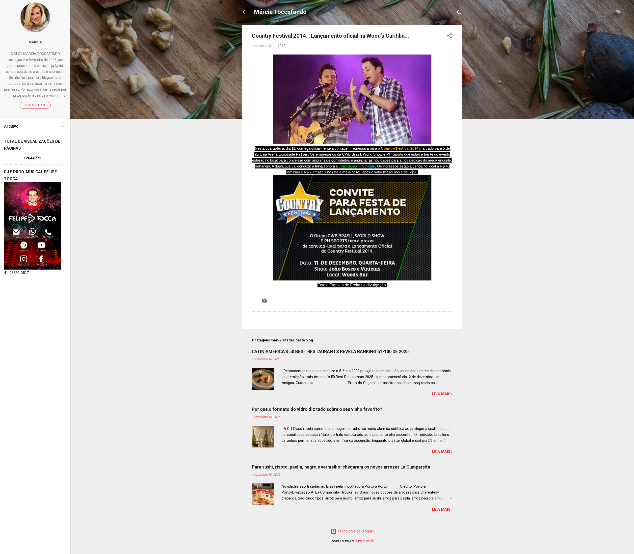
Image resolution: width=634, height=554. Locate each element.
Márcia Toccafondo (280, 11)
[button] (449, 36)
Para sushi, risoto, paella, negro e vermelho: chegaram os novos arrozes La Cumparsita (341, 467)
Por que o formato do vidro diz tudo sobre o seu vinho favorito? (317, 409)
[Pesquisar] (459, 13)
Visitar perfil (35, 105)
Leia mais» (442, 394)
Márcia (35, 42)
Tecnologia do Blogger (355, 531)
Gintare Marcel (365, 541)
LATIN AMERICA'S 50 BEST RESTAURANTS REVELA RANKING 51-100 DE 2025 (330, 351)
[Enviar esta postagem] (265, 302)
